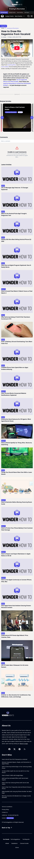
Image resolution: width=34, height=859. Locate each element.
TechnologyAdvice (15, 839)
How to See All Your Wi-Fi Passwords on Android (14, 759)
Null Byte (27, 12)
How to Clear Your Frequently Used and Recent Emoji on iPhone (17, 787)
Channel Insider (24, 843)
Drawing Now (12, 65)
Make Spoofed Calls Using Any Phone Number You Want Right (17, 792)
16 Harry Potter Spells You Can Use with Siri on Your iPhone (15, 771)
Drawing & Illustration (17, 9)
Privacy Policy (5, 809)
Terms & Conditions (7, 806)
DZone (17, 847)
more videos (5, 67)
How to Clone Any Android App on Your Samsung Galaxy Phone (17, 767)
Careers (7, 818)
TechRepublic (26, 839)
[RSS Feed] (24, 749)
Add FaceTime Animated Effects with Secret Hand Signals (15, 779)
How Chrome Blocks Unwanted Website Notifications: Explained (13, 394)
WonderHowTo (4, 12)
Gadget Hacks (12, 12)
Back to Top (6, 828)
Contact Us (5, 812)
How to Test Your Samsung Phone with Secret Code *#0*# (15, 783)
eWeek (7, 843)
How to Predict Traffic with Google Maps (12, 775)
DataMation (14, 843)
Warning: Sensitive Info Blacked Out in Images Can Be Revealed (16, 796)
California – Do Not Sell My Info (10, 815)
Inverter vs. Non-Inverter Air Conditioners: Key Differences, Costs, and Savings (16, 696)
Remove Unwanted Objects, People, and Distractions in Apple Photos (16, 762)
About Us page (24, 743)
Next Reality (20, 12)
